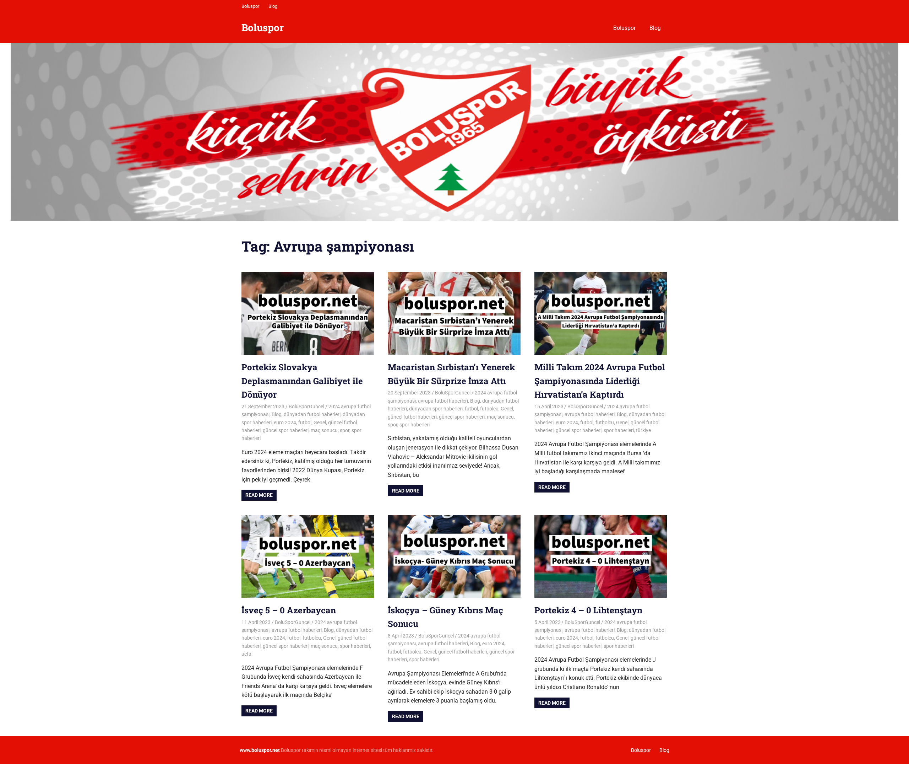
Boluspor (250, 6)
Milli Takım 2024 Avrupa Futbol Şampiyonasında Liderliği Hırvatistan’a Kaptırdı (599, 380)
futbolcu (489, 408)
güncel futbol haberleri (412, 417)
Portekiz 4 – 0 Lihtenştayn (588, 610)
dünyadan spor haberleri (436, 408)
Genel (320, 422)
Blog (272, 6)
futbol (304, 422)
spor (344, 430)
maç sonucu (324, 430)
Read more (259, 495)
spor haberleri (414, 424)
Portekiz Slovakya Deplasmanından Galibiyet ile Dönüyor (302, 380)
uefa (246, 654)
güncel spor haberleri (286, 430)
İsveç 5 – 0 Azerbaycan (288, 610)
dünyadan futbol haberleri (312, 414)
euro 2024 (285, 422)
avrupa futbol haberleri (443, 401)
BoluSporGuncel (306, 406)
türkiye (643, 430)
